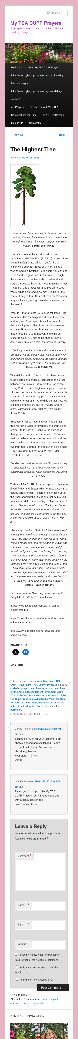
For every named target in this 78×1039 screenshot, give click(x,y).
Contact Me (35, 122)
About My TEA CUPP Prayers (44, 67)
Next (63, 134)
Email (24, 924)
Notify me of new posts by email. (36, 979)
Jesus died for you (39, 695)
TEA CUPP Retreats (53, 114)
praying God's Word (43, 699)
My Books (16, 67)
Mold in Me (17, 122)
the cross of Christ (49, 702)
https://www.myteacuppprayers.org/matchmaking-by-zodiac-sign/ (37, 79)
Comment (24, 856)
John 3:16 (56, 695)
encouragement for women (40, 692)
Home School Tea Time (24, 114)
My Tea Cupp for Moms (41, 684)
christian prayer (19, 688)
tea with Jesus (29, 702)
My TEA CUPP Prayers (35, 22)
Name (24, 905)
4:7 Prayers (17, 107)
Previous (17, 134)
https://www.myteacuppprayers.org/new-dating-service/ (36, 95)
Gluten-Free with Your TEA (44, 107)
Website (22, 944)
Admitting (42, 681)
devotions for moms (41, 688)
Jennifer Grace (34, 706)
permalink (16, 709)
